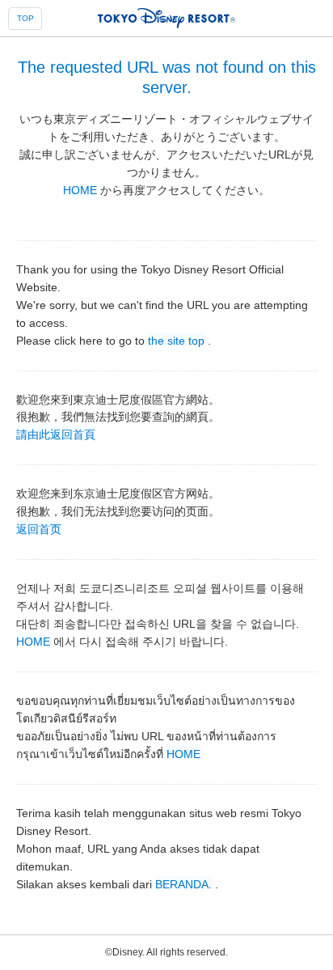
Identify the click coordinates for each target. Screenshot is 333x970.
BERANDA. (183, 883)
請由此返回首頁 (55, 433)
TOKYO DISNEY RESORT (166, 17)
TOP (25, 18)
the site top (176, 339)
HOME (80, 190)
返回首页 (38, 528)
